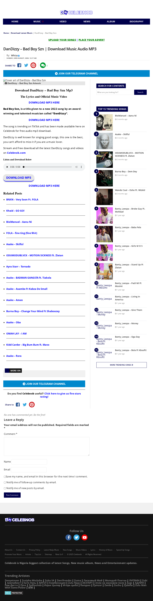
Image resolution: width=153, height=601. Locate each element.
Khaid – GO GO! (15, 210)
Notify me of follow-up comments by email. (31, 482)
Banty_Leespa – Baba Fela (128, 227)
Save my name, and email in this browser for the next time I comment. (47, 476)
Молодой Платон (116, 580)
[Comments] (43, 65)
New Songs (67, 550)
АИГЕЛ (43, 582)
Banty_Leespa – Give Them (128, 310)
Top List (38, 554)
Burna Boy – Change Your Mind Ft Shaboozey (33, 311)
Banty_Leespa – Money (126, 323)
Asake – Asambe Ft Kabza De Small (26, 289)
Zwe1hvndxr (64, 580)
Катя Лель (29, 582)
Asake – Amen (14, 300)
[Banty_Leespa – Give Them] (104, 314)
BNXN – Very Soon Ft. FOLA (22, 199)
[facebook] (68, 537)
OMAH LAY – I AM (16, 333)
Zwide (107, 585)
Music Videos (81, 550)
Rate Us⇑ (59, 554)
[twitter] (76, 537)
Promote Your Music (13, 554)
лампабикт (14, 582)
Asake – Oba (13, 322)
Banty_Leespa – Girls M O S (129, 246)
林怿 (30, 587)
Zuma (77, 580)
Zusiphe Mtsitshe (32, 580)
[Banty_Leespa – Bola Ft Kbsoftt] (104, 354)
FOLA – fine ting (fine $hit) (21, 233)
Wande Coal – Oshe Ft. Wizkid (130, 190)
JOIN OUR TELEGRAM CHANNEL (78, 73)
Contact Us (20, 550)
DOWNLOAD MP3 (18, 177)
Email (7, 469)
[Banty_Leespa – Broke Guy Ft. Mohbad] (104, 215)
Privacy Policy (34, 550)
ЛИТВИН (134, 580)
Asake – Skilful (14, 244)
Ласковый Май (93, 580)
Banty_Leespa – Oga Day (127, 336)
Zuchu (117, 585)
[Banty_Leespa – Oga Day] (104, 341)
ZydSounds (35, 585)
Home (6, 33)
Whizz (14, 55)
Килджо (85, 585)
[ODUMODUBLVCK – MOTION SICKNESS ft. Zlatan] (104, 159)
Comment (10, 434)
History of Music (106, 550)
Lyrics (93, 550)
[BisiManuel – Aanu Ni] (104, 122)
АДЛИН (139, 582)
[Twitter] (26, 65)
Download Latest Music (21, 33)
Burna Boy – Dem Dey (126, 171)
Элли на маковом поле (109, 582)
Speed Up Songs (123, 550)
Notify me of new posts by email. (25, 488)
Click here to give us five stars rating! (60, 395)
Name (7, 461)
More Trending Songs (121, 365)
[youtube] (85, 537)
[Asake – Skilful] (104, 141)
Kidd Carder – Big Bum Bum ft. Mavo (27, 344)
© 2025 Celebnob (74, 554)
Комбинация (57, 582)
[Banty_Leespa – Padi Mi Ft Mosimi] (104, 287)
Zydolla (128, 585)
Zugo (129, 582)
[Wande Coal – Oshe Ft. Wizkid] (104, 197)
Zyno (23, 585)
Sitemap (48, 554)
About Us (8, 550)
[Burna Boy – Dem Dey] (104, 178)
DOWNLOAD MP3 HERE (44, 102)
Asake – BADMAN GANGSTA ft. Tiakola (28, 277)
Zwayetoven (12, 580)
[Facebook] (19, 65)
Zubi (144, 580)
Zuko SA (49, 580)
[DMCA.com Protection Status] (76, 593)
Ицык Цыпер (52, 585)
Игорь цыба (70, 585)
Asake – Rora (14, 356)
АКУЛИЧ (87, 582)
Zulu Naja (74, 582)
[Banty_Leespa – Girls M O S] (104, 253)
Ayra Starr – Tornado (18, 266)
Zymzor (97, 585)
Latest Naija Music (51, 550)
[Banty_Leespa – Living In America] (104, 300)
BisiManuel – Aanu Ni (19, 222)
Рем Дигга (11, 585)
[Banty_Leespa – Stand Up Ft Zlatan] (104, 271)
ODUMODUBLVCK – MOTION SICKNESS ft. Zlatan (34, 255)
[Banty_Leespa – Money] (104, 327)
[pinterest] (33, 65)
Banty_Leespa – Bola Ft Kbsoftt (131, 350)
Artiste (28, 554)
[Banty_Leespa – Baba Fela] (104, 234)
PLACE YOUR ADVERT (92, 40)
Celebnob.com (16, 152)
